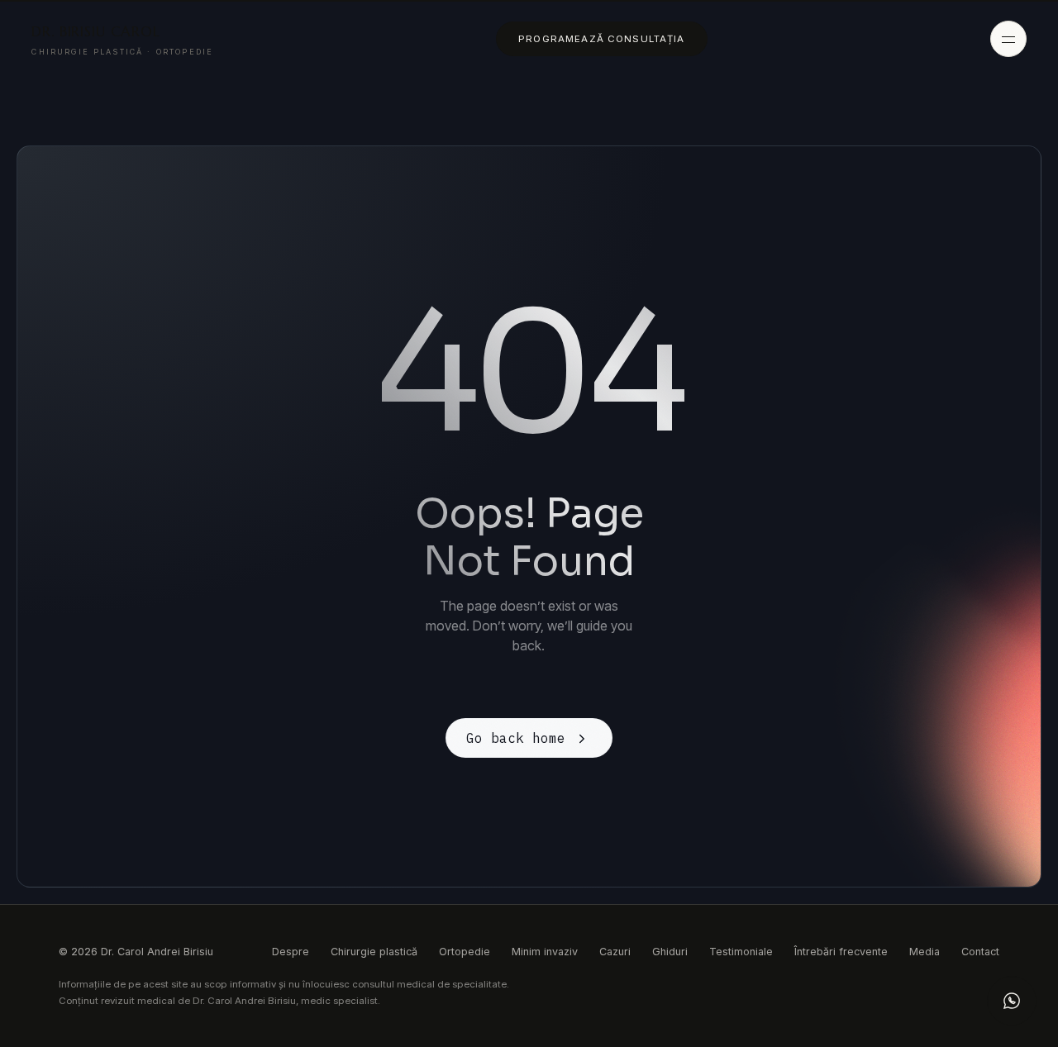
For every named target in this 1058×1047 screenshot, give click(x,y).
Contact (980, 951)
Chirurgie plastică (374, 951)
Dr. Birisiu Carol (122, 39)
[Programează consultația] (1012, 1001)
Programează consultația (601, 39)
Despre (290, 951)
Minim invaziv (545, 951)
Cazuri (615, 951)
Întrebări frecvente (841, 951)
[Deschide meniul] (1008, 39)
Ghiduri (670, 951)
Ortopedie (464, 951)
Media (924, 951)
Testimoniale (741, 951)
